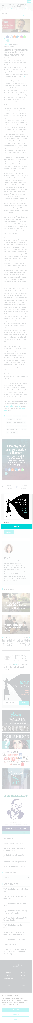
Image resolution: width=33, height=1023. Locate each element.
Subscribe (16, 526)
